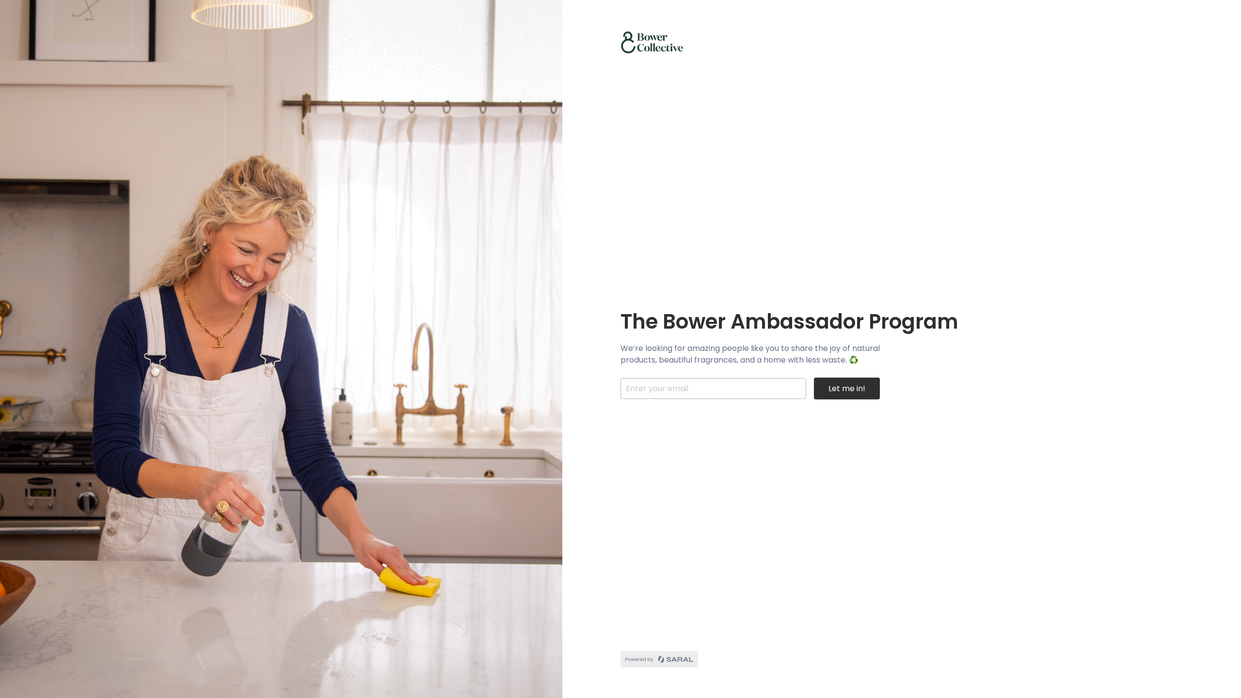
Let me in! (846, 388)
